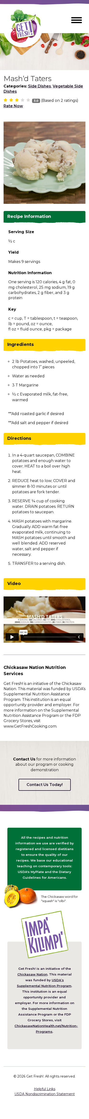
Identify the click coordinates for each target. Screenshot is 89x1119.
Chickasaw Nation (32, 974)
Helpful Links (44, 1089)
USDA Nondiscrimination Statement (44, 1094)
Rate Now (13, 106)
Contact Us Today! (45, 784)
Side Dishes (39, 86)
